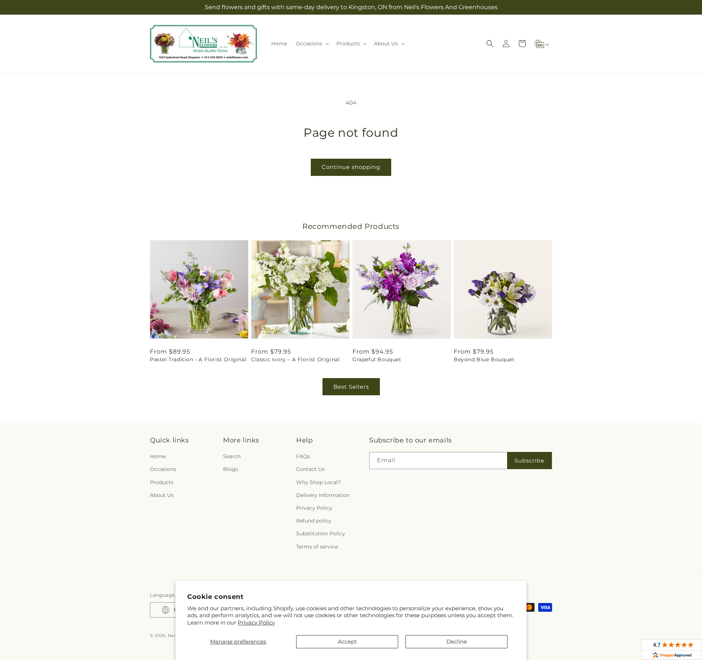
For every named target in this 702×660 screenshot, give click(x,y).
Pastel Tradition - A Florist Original (198, 359)
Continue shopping (351, 166)
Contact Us (310, 469)
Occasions (163, 469)
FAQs (303, 456)
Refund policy (313, 520)
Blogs (230, 469)
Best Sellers (351, 386)
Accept (347, 641)
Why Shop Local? (318, 482)
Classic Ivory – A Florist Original (295, 359)
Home (158, 456)
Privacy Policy (256, 622)
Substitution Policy (320, 533)
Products (161, 482)
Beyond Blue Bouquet (484, 359)
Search (232, 456)
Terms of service (317, 546)
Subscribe (529, 460)
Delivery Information (323, 495)
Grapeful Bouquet (376, 359)
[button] (311, 43)
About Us (162, 495)
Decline (456, 641)
